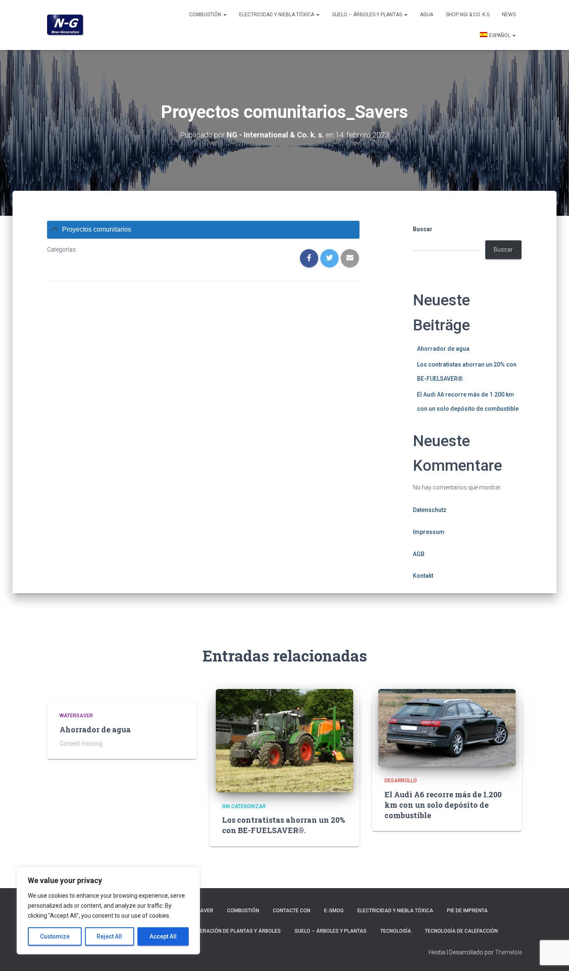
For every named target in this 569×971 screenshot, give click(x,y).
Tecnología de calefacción (461, 931)
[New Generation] (65, 25)
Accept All (163, 936)
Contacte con (291, 911)
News (509, 14)
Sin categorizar (244, 806)
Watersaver (76, 716)
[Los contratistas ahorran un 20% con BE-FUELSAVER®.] (284, 740)
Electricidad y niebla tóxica (277, 14)
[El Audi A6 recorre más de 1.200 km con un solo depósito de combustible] (447, 727)
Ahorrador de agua (443, 348)
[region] (108, 910)
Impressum (428, 532)
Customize (55, 936)
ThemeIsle (508, 952)
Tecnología (395, 931)
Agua (426, 14)
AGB (418, 554)
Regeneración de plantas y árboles (232, 931)
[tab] (203, 230)
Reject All (109, 936)
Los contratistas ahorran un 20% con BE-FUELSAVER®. (283, 825)
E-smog (334, 911)
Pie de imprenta (467, 911)
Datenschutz (430, 510)
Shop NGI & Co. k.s (467, 14)
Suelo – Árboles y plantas (367, 14)
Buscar (422, 229)
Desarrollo (400, 781)
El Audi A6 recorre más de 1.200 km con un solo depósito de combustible (443, 804)
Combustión (205, 14)
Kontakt (423, 575)
